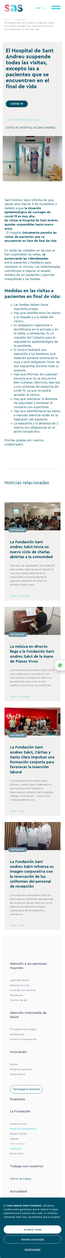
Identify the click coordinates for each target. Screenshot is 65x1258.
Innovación (18, 1051)
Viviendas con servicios (23, 990)
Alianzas (14, 1139)
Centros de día (18, 1000)
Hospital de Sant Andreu (40, 220)
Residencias (16, 995)
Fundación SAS (18, 1124)
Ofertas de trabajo (20, 1179)
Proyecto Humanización (23, 1039)
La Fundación (20, 1111)
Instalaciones (17, 1034)
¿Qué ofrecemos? (20, 980)
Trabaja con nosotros (26, 1166)
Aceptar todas (33, 1229)
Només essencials (32, 1239)
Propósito (17, 1099)
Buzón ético (17, 1153)
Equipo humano (18, 1133)
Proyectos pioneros (21, 1069)
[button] (17, 104)
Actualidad (18, 1191)
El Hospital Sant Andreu (23, 1029)
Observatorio (17, 1074)
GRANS (14, 1064)
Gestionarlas (32, 1249)
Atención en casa (19, 985)
